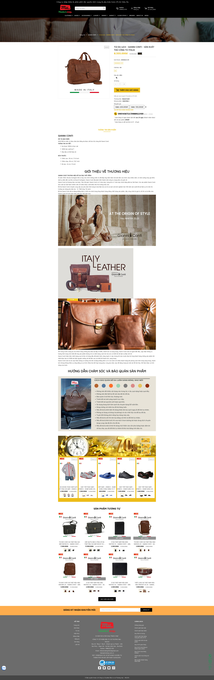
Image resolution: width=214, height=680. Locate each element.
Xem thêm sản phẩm (107, 599)
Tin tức (77, 630)
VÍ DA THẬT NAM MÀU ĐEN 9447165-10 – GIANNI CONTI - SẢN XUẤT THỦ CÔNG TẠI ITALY (119, 544)
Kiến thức (76, 633)
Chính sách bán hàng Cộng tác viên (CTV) (141, 636)
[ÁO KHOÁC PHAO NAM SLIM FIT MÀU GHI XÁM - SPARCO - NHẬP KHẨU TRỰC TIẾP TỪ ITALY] (68, 471)
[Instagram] (113, 667)
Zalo (210, 663)
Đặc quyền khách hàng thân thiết (141, 660)
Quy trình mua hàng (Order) (140, 652)
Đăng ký (136, 9)
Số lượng (116, 81)
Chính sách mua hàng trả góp (142, 656)
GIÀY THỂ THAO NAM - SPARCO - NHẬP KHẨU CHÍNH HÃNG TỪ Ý (88, 489)
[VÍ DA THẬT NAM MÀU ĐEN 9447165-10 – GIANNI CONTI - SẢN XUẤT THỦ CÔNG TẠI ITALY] (119, 526)
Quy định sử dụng (140, 633)
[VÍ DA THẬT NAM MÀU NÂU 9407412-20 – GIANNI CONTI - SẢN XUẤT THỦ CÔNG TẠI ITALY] (94, 567)
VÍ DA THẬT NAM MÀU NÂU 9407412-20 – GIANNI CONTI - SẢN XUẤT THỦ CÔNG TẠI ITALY (94, 584)
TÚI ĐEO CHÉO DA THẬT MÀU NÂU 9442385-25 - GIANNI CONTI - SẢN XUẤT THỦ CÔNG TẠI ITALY (69, 584)
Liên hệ (77, 644)
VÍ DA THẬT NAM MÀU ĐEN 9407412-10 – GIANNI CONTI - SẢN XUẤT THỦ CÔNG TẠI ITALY (119, 584)
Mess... (210, 669)
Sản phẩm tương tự (107, 508)
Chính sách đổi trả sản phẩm (141, 641)
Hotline (210, 658)
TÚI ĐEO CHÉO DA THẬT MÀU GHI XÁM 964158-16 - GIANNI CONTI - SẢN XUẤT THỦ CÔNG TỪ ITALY (69, 544)
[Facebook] (99, 667)
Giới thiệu (76, 628)
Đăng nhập (137, 7)
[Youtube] (108, 667)
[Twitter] (104, 667)
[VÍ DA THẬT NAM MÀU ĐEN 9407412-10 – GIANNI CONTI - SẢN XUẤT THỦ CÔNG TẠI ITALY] (119, 567)
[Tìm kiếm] (103, 8)
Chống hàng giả (139, 625)
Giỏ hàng (76, 641)
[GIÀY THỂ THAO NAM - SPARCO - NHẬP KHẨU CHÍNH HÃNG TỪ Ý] (88, 471)
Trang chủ (76, 625)
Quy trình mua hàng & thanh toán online (141, 648)
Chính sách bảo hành (141, 630)
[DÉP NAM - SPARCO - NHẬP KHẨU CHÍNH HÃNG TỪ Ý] (107, 471)
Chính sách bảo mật (140, 628)
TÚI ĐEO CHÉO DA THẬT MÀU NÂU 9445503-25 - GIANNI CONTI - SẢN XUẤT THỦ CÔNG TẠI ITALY (144, 544)
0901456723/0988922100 (130, 114)
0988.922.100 (109, 648)
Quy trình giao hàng (140, 644)
